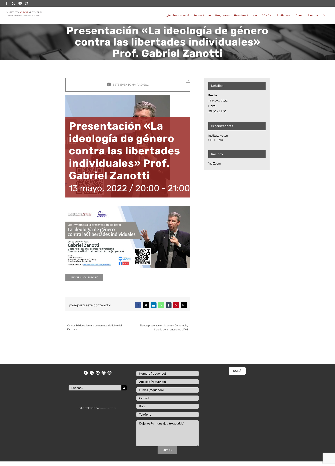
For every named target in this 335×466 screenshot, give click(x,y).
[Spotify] (109, 373)
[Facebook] (86, 373)
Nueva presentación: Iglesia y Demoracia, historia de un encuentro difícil (164, 327)
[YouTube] (98, 373)
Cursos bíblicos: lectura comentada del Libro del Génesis (94, 327)
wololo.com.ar (108, 408)
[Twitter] (92, 373)
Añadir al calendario (84, 277)
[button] (324, 15)
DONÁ (237, 370)
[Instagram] (104, 373)
